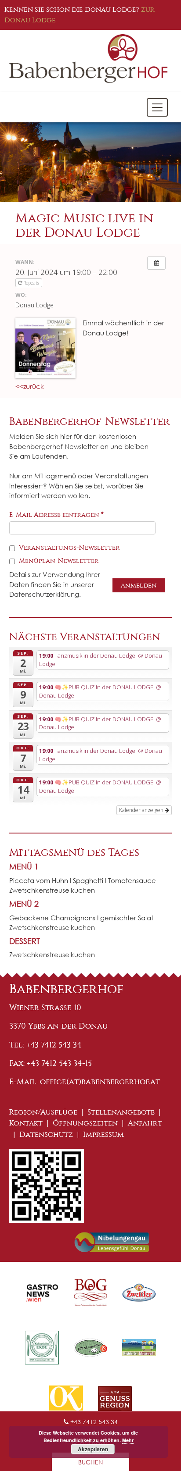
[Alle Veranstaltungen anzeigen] (156, 263)
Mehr (128, 1440)
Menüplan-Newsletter (57, 561)
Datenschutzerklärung (44, 594)
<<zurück (29, 386)
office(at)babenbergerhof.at (100, 1081)
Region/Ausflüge (43, 1112)
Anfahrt (145, 1123)
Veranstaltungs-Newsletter (68, 548)
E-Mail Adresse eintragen (56, 515)
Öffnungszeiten (85, 1123)
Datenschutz (46, 1134)
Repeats (31, 282)
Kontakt (26, 1123)
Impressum (103, 1134)
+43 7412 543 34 (93, 1422)
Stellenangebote (121, 1112)
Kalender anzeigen (142, 810)
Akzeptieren (93, 1449)
